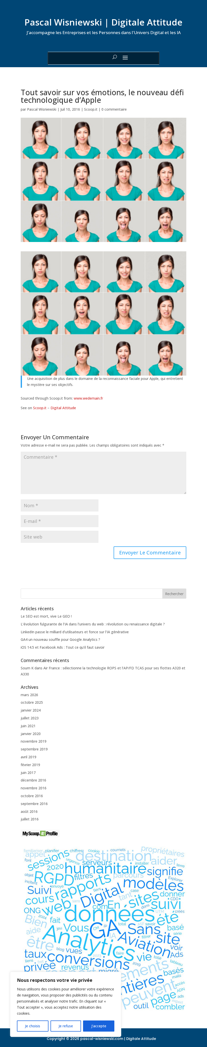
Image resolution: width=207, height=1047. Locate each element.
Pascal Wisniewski (41, 109)
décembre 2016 (33, 780)
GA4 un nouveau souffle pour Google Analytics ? (60, 639)
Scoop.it (90, 109)
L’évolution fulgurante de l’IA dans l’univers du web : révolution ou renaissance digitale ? (93, 624)
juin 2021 (28, 725)
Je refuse (66, 1026)
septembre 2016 (34, 803)
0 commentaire (114, 109)
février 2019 (30, 764)
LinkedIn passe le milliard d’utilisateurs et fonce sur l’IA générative (75, 631)
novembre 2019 (33, 741)
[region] (65, 1004)
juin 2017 (28, 772)
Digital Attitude (63, 407)
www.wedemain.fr (88, 398)
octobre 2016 (32, 795)
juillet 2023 (30, 718)
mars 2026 (29, 694)
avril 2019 (28, 756)
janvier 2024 (31, 710)
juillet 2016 (30, 819)
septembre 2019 (34, 749)
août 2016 (29, 811)
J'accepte (98, 1026)
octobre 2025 (32, 702)
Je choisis (32, 1026)
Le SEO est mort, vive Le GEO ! (46, 616)
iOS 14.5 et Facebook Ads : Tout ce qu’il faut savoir (63, 647)
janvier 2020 (31, 733)
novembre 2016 (33, 788)
